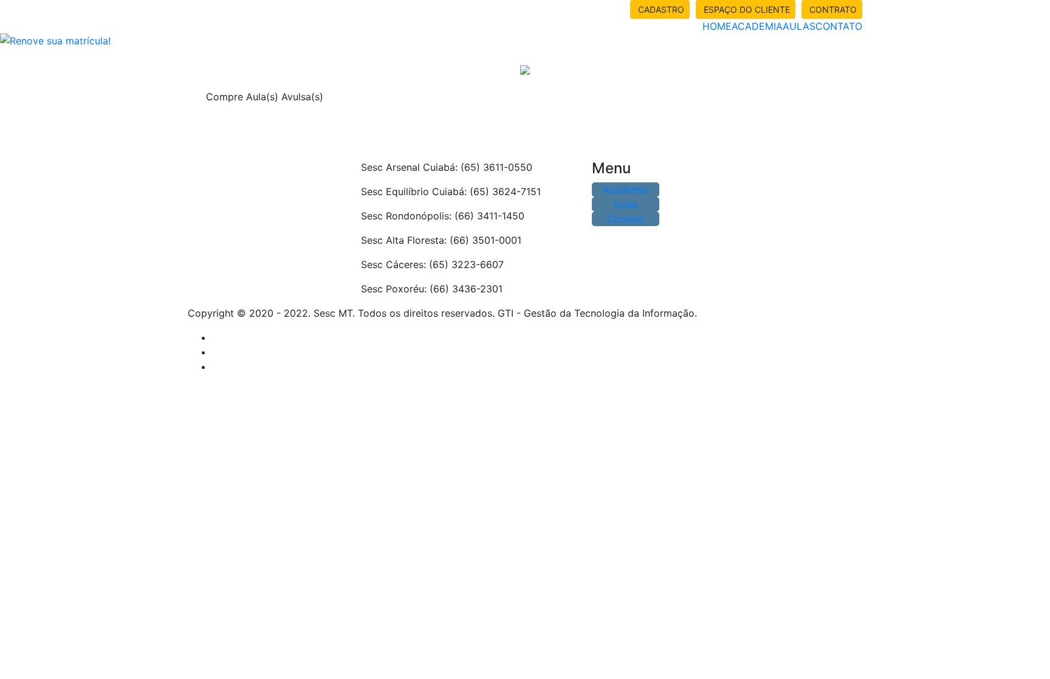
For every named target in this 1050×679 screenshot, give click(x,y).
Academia (625, 190)
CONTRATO (832, 9)
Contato (626, 219)
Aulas (625, 204)
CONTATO (838, 26)
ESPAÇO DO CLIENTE (745, 9)
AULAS (799, 26)
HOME (717, 26)
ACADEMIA (757, 26)
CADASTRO (660, 9)
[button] (78, 33)
